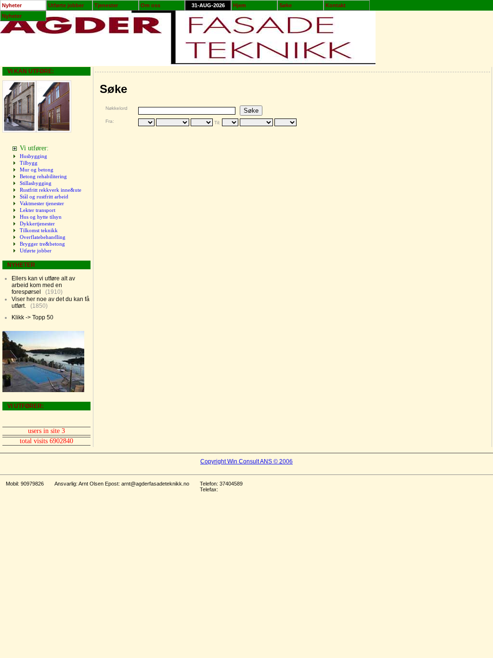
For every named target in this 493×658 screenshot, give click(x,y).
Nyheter (12, 5)
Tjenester (106, 5)
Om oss (150, 5)
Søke (285, 5)
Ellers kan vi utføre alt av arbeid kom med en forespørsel (43, 285)
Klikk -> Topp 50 (32, 317)
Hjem (239, 5)
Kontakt (335, 5)
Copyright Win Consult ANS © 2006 (246, 461)
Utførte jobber (66, 5)
